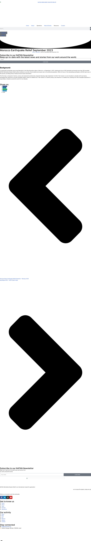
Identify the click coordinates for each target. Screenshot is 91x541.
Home (27, 25)
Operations (38, 52)
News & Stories (47, 25)
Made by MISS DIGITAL (5, 537)
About (32, 25)
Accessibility (3, 532)
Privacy (8, 532)
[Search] (90, 28)
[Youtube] (10, 497)
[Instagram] (7, 497)
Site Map (13, 532)
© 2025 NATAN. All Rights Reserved (8, 535)
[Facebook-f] (1, 497)
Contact (63, 25)
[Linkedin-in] (4, 497)
